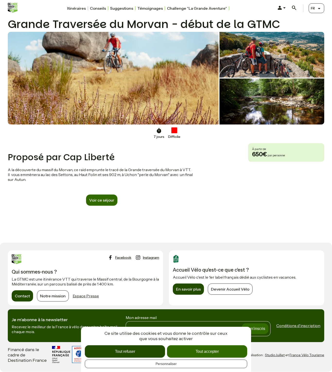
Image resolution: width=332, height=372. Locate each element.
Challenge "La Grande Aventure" (197, 8)
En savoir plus (188, 289)
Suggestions (121, 8)
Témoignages (150, 8)
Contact (22, 295)
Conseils (98, 8)
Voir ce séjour (101, 200)
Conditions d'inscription (298, 325)
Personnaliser (166, 364)
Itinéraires (76, 8)
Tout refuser (125, 351)
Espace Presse (86, 295)
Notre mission (53, 295)
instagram (151, 257)
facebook (123, 257)
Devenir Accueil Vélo (230, 289)
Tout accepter (207, 351)
